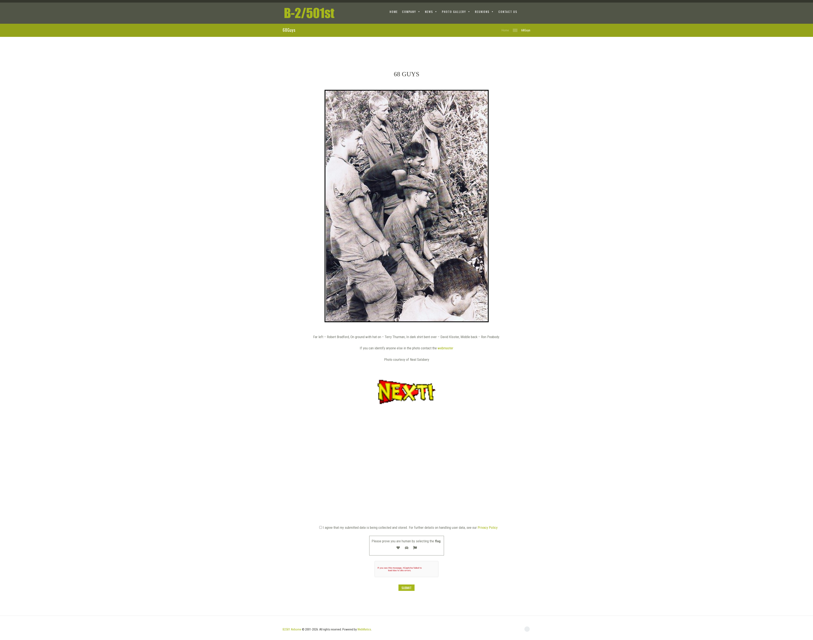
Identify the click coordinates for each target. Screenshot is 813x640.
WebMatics (364, 629)
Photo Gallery (454, 11)
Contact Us (507, 11)
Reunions (482, 11)
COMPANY (409, 11)
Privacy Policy (488, 527)
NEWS (429, 11)
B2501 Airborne (292, 629)
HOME (394, 11)
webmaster (445, 348)
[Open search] (527, 12)
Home (505, 30)
